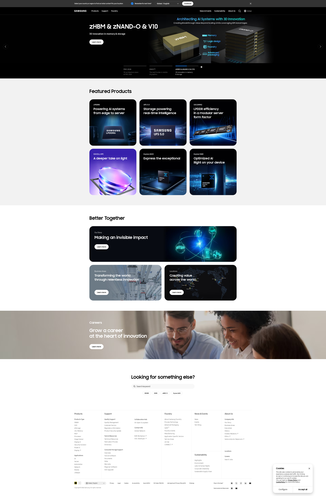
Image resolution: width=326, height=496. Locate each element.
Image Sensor (79, 439)
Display (76, 450)
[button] (135, 70)
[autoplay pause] (201, 67)
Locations (228, 451)
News (196, 419)
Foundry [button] (114, 11)
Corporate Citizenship (202, 469)
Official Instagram (231, 483)
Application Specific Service (174, 436)
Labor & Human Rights (202, 466)
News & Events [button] (205, 11)
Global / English (163, 3)
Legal (119, 483)
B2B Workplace (139, 436)
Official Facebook (240, 483)
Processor (77, 436)
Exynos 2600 (176, 393)
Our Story (228, 422)
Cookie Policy (280, 482)
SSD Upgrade (108, 470)
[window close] (309, 468)
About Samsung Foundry (173, 419)
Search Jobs (229, 459)
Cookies (126, 483)
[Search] (134, 386)
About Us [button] (231, 11)
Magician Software (110, 467)
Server (76, 461)
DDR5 (155, 393)
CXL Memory (78, 431)
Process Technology (171, 422)
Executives (228, 428)
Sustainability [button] (219, 11)
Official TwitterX (236, 483)
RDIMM (147, 393)
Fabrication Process (111, 442)
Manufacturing (170, 433)
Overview (107, 453)
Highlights (198, 460)
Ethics (227, 436)
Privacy (112, 483)
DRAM (76, 422)
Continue (187, 3)
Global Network (139, 431)
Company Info (229, 419)
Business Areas (230, 425)
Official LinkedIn (245, 483)
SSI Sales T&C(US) (159, 483)
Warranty (107, 464)
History (227, 431)
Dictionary (107, 445)
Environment (199, 463)
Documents (108, 458)
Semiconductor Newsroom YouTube (236, 488)
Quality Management (111, 422)
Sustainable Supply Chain (203, 471)
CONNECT (168, 445)
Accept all (302, 489)
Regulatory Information (112, 428)
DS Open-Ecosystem (141, 423)
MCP (75, 434)
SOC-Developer (139, 439)
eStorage (77, 428)
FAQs (106, 461)
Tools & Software (110, 456)
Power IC (77, 447)
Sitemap (191, 483)
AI (75, 459)
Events (197, 422)
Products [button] (95, 11)
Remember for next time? (143, 3)
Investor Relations (231, 434)
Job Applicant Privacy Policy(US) (176, 483)
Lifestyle (77, 473)
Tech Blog (198, 425)
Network (77, 467)
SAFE (167, 428)
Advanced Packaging (172, 425)
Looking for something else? (163, 377)
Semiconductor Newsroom (234, 439)
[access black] (75, 483)
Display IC (77, 442)
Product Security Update (112, 431)
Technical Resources (111, 439)
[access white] (79, 483)
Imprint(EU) (146, 483)
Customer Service (110, 425)
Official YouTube (250, 483)
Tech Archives (169, 439)
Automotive (78, 464)
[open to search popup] (239, 11)
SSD (75, 425)
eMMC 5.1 (165, 393)
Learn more (96, 42)
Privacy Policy (292, 480)
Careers (227, 456)
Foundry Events (170, 431)
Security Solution (80, 445)
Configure (283, 489)
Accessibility (136, 483)
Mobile (76, 470)
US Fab (167, 442)
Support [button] (105, 11)
